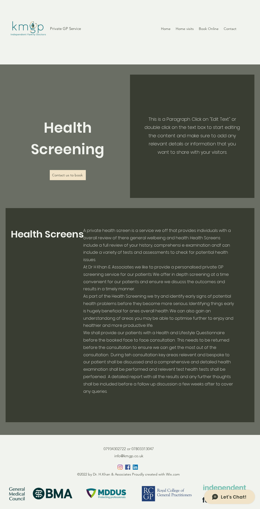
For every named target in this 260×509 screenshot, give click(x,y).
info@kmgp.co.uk (128, 455)
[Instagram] (120, 467)
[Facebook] (127, 467)
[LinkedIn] (135, 467)
